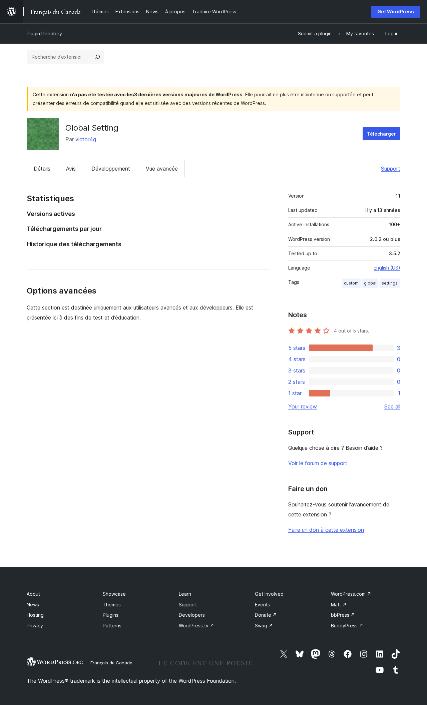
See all (392, 406)
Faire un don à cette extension (326, 529)
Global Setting (91, 128)
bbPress (343, 615)
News (33, 604)
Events (262, 604)
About (33, 594)
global (370, 283)
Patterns (112, 625)
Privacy (35, 625)
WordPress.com (351, 594)
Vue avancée (162, 168)
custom (351, 283)
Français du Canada (111, 662)
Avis (71, 168)
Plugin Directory (44, 33)
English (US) (387, 268)
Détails (42, 168)
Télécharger (381, 134)
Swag (264, 625)
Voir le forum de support (317, 463)
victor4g (85, 139)
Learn (185, 594)
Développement (110, 168)
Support (390, 168)
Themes (112, 604)
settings (390, 283)
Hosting (35, 615)
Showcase (114, 594)
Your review (302, 406)
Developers (192, 615)
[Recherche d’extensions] (97, 57)
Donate (266, 615)
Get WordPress (395, 11)
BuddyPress (347, 625)
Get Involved (269, 594)
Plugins (110, 615)
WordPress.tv (196, 625)
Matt (339, 604)
